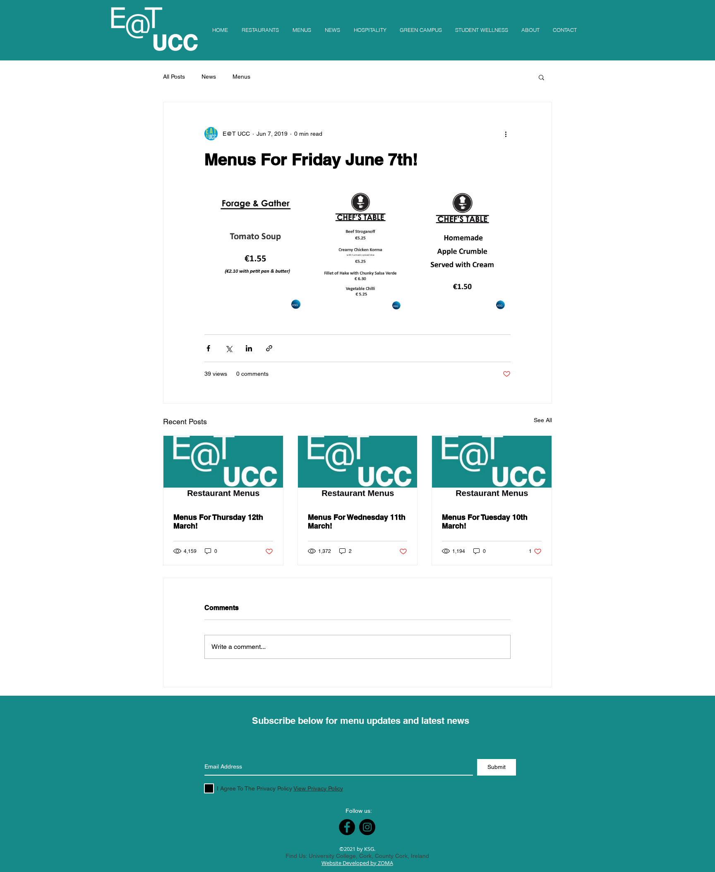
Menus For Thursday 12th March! (218, 521)
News (209, 76)
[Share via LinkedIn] (249, 348)
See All (543, 420)
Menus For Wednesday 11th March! (356, 521)
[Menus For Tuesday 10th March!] (492, 469)
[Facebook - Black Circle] (347, 827)
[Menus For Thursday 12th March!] (223, 469)
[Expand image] (255, 252)
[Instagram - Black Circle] (367, 827)
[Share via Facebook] (208, 348)
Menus (241, 76)
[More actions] (506, 134)
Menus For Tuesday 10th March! (485, 521)
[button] (541, 77)
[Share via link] (269, 348)
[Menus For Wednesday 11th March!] (357, 469)
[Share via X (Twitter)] (229, 348)
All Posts (174, 76)
